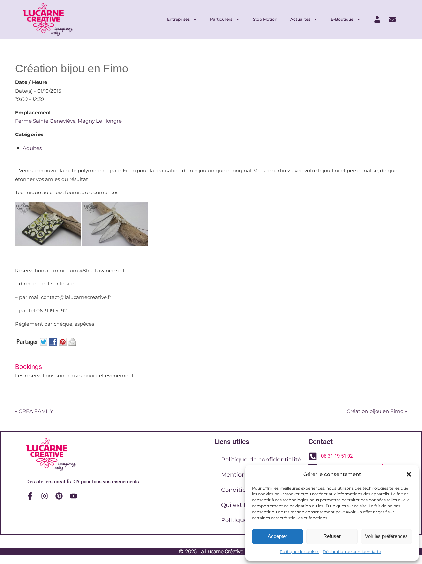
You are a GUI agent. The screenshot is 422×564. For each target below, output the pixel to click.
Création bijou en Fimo (377, 411)
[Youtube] (73, 496)
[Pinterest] (59, 496)
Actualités (300, 19)
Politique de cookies (299, 551)
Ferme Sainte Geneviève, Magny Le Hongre (68, 121)
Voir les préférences (386, 536)
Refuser (332, 536)
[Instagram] (44, 496)
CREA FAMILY (34, 411)
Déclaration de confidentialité (352, 551)
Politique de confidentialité (261, 459)
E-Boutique (342, 19)
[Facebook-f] (30, 496)
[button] (409, 474)
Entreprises (178, 19)
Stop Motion (265, 19)
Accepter (277, 536)
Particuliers (221, 19)
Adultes (32, 148)
